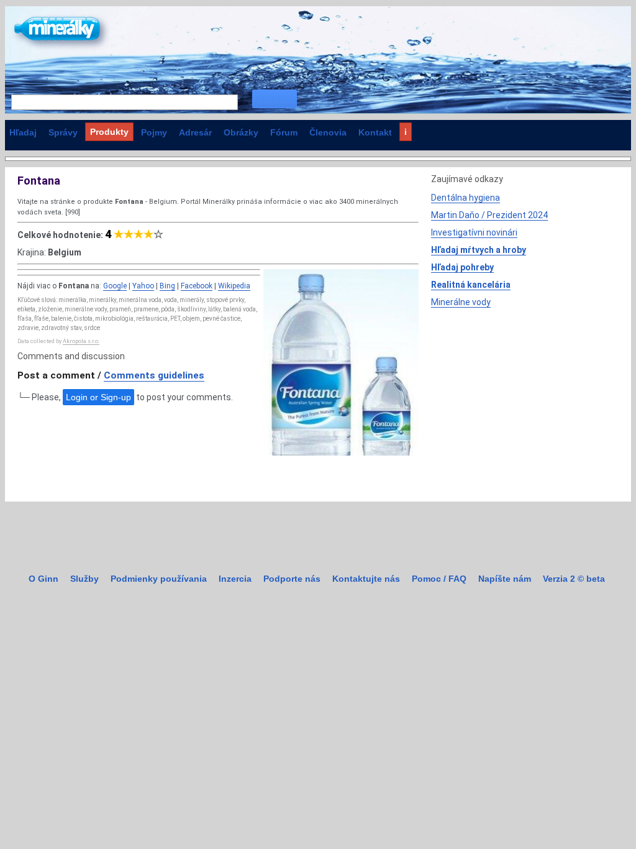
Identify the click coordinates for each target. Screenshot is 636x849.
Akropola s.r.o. (81, 341)
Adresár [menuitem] (195, 132)
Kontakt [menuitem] (375, 132)
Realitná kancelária (471, 285)
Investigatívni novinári (474, 232)
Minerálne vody (461, 302)
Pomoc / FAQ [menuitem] (439, 579)
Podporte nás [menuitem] (291, 579)
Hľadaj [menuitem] (23, 132)
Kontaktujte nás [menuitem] (366, 579)
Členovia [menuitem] (328, 132)
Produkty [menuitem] (109, 132)
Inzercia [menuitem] (235, 579)
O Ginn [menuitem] (43, 579)
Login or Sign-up (98, 397)
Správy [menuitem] (63, 132)
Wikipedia (234, 286)
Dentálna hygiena (465, 198)
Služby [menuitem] (84, 579)
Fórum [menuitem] (284, 132)
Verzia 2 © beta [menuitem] (574, 579)
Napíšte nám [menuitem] (504, 579)
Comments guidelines (154, 375)
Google (115, 286)
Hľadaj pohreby (462, 267)
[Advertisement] (524, 402)
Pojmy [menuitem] (154, 132)
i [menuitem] (405, 132)
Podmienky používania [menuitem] (159, 579)
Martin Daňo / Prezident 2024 (489, 215)
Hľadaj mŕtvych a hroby (478, 250)
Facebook (196, 286)
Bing (167, 286)
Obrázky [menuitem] (241, 132)
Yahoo (143, 286)
